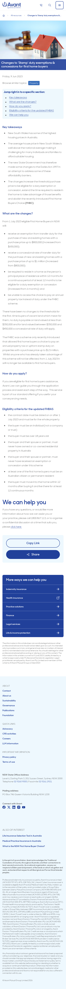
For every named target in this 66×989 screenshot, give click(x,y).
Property (33, 83)
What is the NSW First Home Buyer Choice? (23, 846)
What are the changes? (23, 101)
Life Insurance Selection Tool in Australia (22, 835)
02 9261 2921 (45, 781)
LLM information (10, 743)
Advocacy (7, 728)
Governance (8, 705)
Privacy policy (9, 757)
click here (16, 526)
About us (6, 695)
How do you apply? (20, 106)
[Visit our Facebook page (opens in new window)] (4, 807)
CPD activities (9, 733)
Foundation (8, 715)
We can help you (18, 114)
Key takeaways (18, 97)
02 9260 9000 (20, 781)
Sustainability (9, 700)
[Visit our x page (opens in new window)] (8, 807)
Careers (6, 738)
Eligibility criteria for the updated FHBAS (31, 110)
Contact (6, 690)
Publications (8, 710)
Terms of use (8, 761)
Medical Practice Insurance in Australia (21, 841)
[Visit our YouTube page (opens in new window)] (23, 807)
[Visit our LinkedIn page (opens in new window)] (13, 807)
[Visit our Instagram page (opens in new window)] (18, 807)
